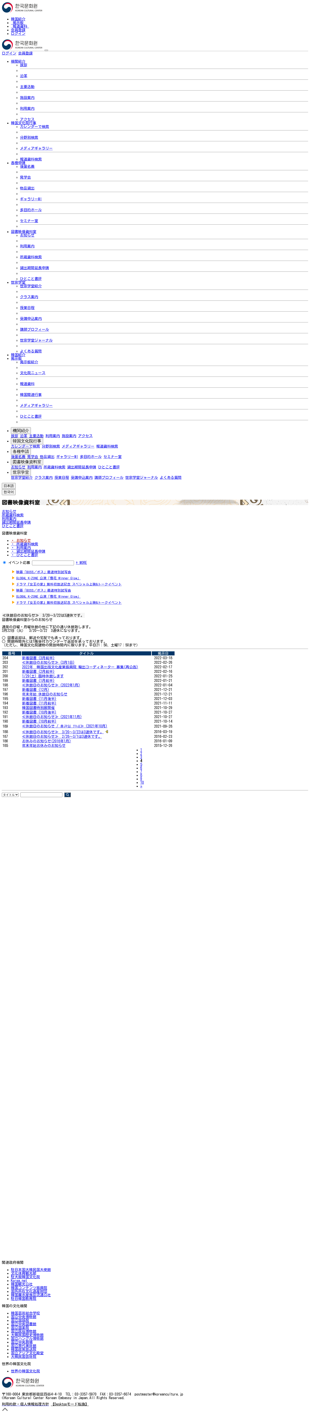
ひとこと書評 (31, 279)
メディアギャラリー (36, 148)
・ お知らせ (21, 540)
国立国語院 (20, 1320)
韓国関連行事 (31, 394)
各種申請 (21, 451)
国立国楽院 (20, 1327)
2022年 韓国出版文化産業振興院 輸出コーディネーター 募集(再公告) (80, 667)
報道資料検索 (31, 159)
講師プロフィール (34, 329)
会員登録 (18, 30)
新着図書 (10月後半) (39, 712)
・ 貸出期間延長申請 (28, 551)
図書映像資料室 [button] (23, 231)
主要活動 (27, 87)
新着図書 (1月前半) (38, 680)
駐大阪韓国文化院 (25, 1277)
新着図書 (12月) (35, 689)
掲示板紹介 (29, 362)
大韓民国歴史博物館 (27, 1335)
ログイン (18, 33)
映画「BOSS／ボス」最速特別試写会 (43, 572)
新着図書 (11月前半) (39, 703)
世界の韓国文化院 (25, 1371)
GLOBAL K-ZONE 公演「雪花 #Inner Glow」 (48, 578)
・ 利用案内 (21, 547)
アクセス (27, 119)
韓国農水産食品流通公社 (31, 1295)
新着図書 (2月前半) (38, 671)
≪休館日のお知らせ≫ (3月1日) (48, 662)
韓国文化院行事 (27, 441)
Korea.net (19, 1280)
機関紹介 (21, 430)
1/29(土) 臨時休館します (43, 676)
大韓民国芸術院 (23, 1356)
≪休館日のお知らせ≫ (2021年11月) (52, 717)
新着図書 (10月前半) (39, 721)
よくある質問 (31, 351)
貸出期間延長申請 (34, 268)
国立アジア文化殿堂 (27, 1353)
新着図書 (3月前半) (38, 658)
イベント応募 (19, 562)
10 (142, 782)
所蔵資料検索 (31, 257)
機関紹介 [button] (18, 61)
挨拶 (23, 65)
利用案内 (27, 108)
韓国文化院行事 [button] (23, 123)
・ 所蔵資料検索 (24, 544)
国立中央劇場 (22, 1342)
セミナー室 (29, 221)
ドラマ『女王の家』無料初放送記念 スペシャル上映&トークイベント (69, 584)
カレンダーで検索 (34, 126)
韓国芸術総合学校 (25, 1313)
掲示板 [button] (16, 358)
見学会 (25, 177)
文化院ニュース (32, 373)
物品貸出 (27, 188)
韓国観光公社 (22, 1284)
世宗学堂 (21, 472)
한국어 (39, 53)
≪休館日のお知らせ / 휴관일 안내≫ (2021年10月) (64, 726)
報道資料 (20, 26)
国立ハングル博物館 (27, 1338)
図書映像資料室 (27, 462)
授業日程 (27, 307)
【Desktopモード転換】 (70, 1404)
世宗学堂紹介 (31, 286)
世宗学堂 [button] (18, 282)
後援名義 (27, 166)
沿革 (23, 76)
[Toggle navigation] (46, 50)
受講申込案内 (31, 318)
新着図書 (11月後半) (39, 698)
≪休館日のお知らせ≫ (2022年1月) (51, 685)
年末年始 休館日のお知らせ (44, 694)
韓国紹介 (18, 19)
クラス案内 (29, 297)
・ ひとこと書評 (24, 555)
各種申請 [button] (18, 163)
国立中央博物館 (23, 1317)
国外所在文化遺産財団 (29, 1291)
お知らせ (27, 235)
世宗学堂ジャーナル (36, 340)
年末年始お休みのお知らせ (44, 745)
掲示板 (18, 22)
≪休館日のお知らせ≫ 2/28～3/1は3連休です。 (62, 736)
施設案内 (27, 97)
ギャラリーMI (31, 199)
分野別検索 (29, 137)
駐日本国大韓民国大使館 (31, 1269)
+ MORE (81, 562)
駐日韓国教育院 (23, 1298)
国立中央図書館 (23, 1324)
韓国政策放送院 (23, 1349)
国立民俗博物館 (23, 1331)
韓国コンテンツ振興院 (29, 1288)
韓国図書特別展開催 (38, 708)
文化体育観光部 (23, 1273)
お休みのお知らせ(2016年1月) (46, 741)
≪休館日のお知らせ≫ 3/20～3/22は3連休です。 (63, 732)
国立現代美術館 (23, 1346)
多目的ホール (31, 210)
